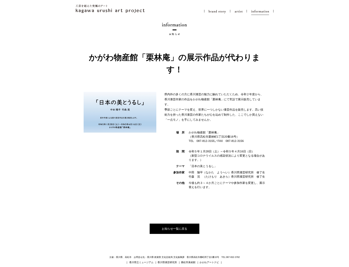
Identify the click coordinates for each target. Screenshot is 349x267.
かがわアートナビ (209, 262)
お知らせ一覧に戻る (174, 228)
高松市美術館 (188, 262)
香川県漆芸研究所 (167, 262)
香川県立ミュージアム (141, 262)
